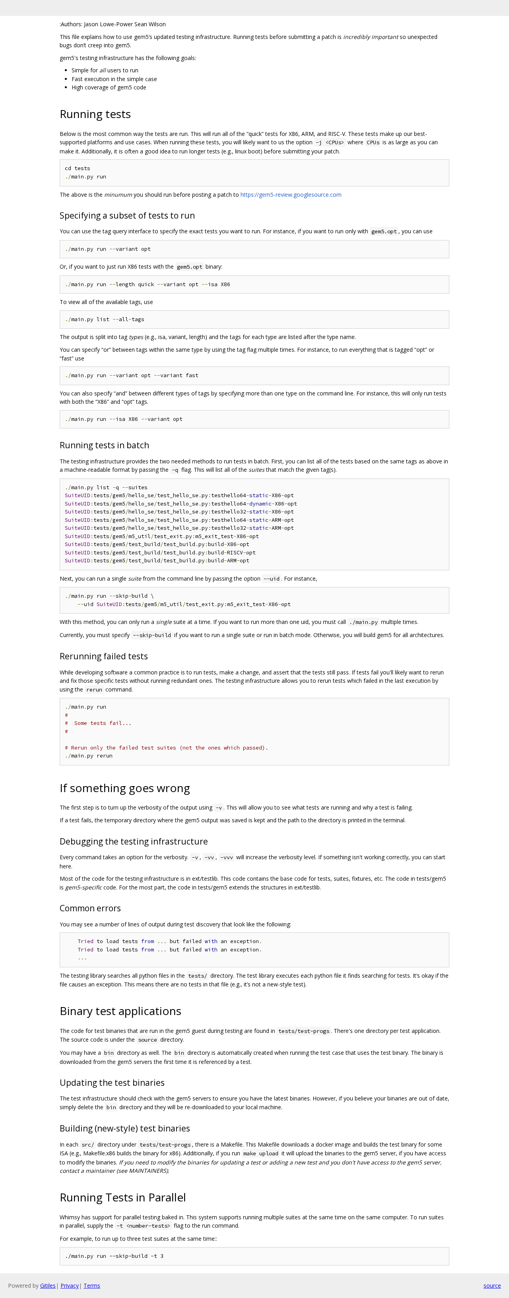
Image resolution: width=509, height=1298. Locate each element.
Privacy (69, 1285)
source (492, 1285)
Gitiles (48, 1285)
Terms (92, 1285)
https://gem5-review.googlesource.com (291, 194)
